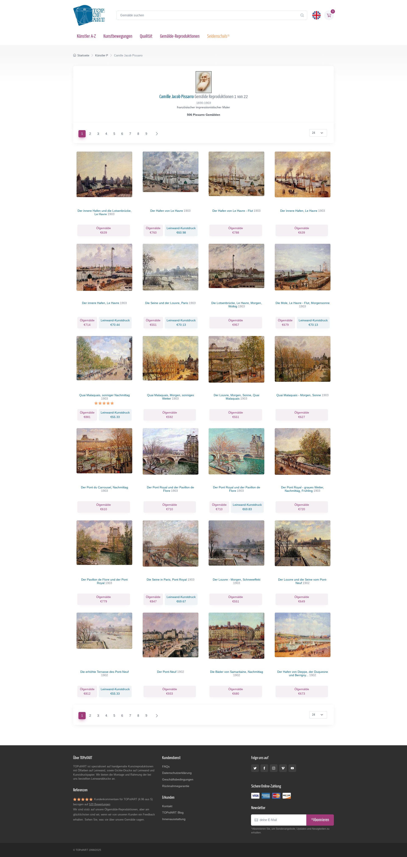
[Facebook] (264, 768)
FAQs (166, 766)
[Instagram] (273, 768)
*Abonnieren (320, 820)
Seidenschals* (218, 36)
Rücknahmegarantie (175, 786)
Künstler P (101, 55)
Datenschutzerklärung (177, 773)
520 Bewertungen (99, 804)
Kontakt (167, 806)
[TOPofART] (89, 15)
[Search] (302, 15)
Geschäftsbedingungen (177, 779)
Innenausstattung (173, 819)
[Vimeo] (283, 768)
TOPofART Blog (173, 812)
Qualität (146, 36)
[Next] (156, 134)
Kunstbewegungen (117, 36)
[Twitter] (255, 768)
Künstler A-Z (86, 36)
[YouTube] (292, 768)
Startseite (83, 55)
